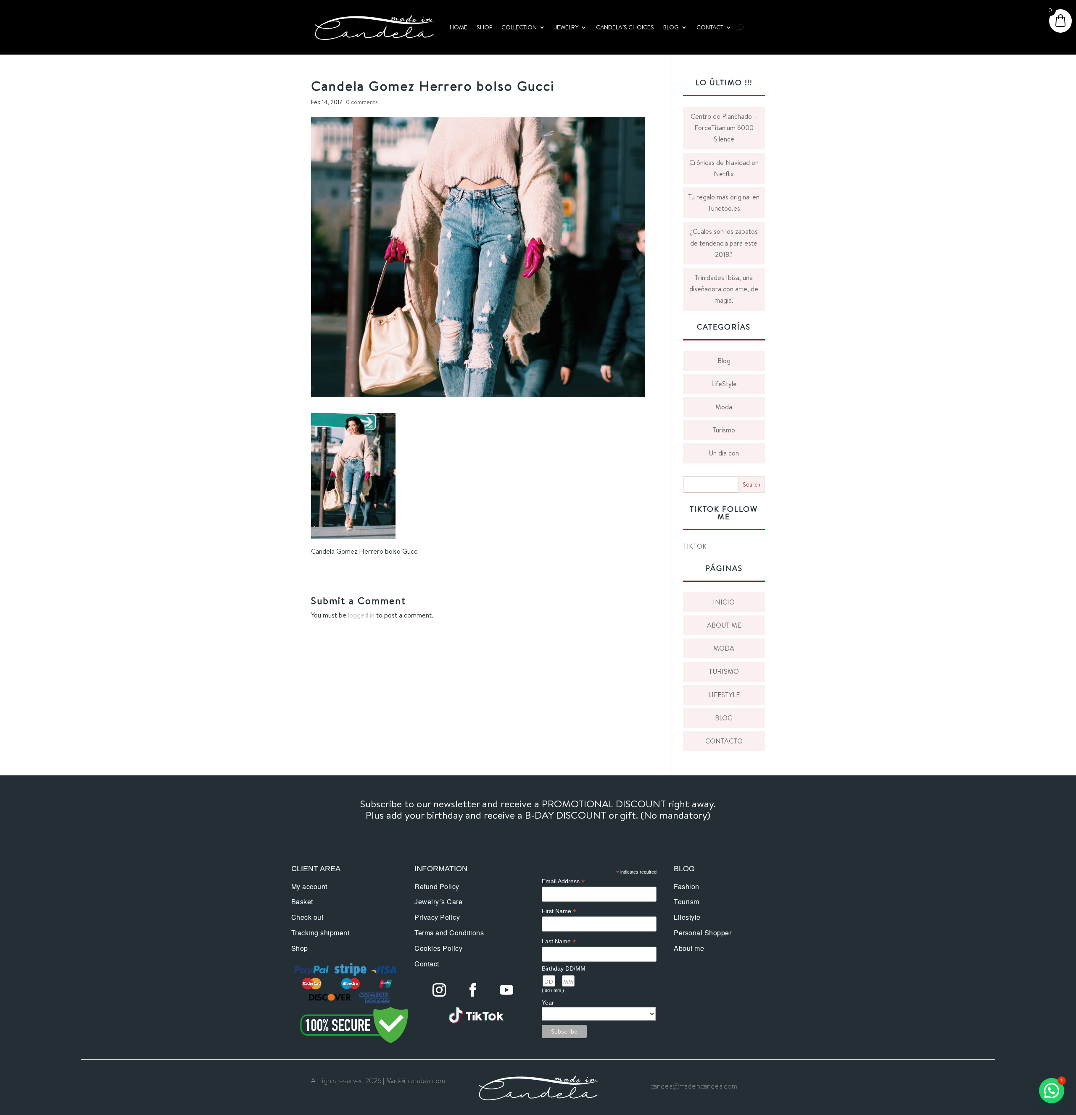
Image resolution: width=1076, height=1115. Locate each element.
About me (689, 948)
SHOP (484, 27)
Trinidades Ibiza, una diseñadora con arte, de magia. (723, 289)
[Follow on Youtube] (506, 989)
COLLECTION (519, 27)
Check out (307, 917)
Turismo (723, 429)
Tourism (686, 901)
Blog (724, 360)
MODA (723, 648)
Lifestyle (687, 917)
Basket (302, 901)
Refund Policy (436, 886)
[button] (1051, 1090)
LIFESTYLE (724, 694)
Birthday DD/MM (563, 968)
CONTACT (709, 27)
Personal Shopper (702, 932)
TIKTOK (695, 546)
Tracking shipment (320, 932)
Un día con (724, 453)
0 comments (362, 102)
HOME (458, 27)
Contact (426, 963)
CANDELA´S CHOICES (625, 27)
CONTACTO (724, 741)
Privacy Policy (437, 917)
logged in (361, 615)
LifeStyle (724, 383)
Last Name (559, 941)
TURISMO (724, 671)
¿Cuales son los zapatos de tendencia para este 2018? (724, 243)
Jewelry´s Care (438, 901)
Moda (723, 406)
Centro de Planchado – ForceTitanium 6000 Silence (724, 128)
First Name (559, 911)
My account (309, 886)
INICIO (724, 602)
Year (548, 1002)
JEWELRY (566, 27)
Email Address (563, 881)
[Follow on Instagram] (439, 989)
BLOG (671, 27)
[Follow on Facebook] (472, 989)
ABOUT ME (724, 625)
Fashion (686, 886)
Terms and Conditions (449, 932)
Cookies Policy (438, 948)
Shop (299, 948)
